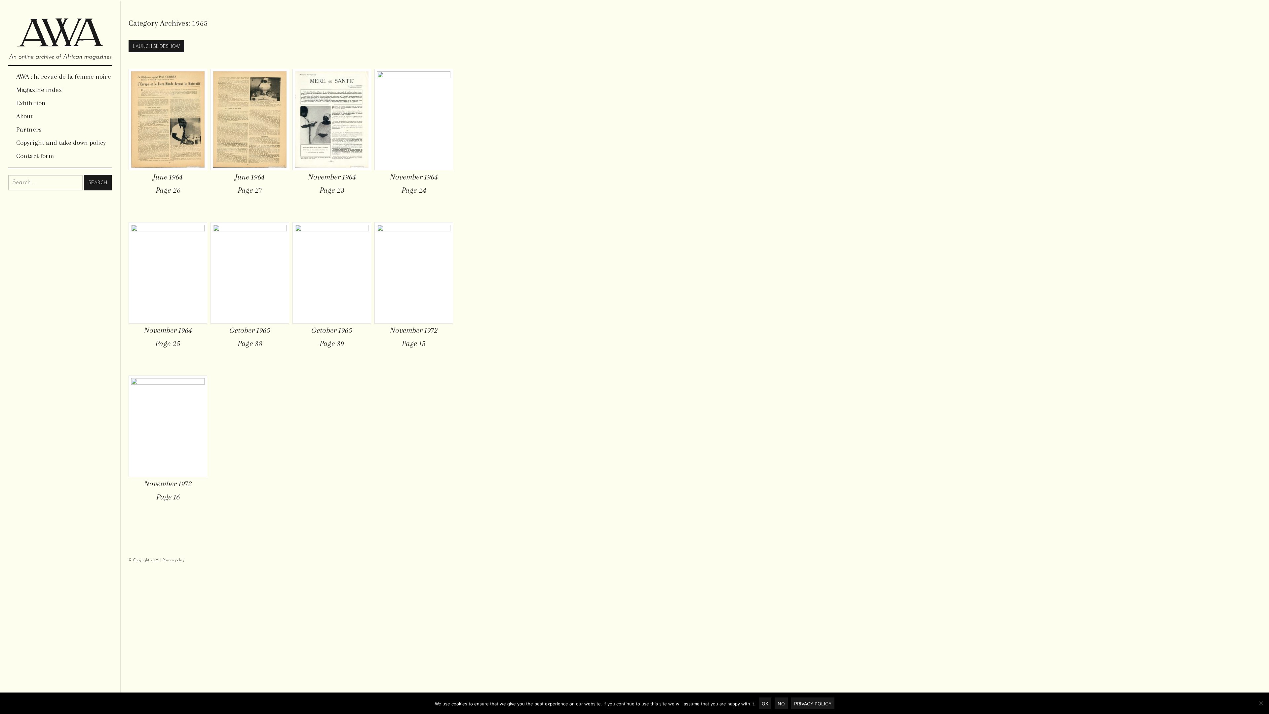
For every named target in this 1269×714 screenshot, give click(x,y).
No (781, 703)
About (24, 116)
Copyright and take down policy (61, 142)
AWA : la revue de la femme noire (63, 76)
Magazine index (39, 90)
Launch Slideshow (156, 46)
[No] (1260, 703)
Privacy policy (173, 560)
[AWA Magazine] (60, 32)
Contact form (35, 156)
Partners (29, 129)
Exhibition (31, 103)
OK (765, 703)
